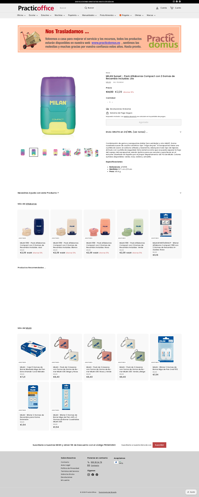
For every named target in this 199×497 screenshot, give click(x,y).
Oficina (20, 15)
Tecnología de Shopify (108, 492)
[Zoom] (58, 106)
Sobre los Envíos (67, 474)
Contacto (65, 462)
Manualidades (88, 15)
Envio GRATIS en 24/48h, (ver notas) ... (127, 131)
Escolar (32, 15)
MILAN (108, 82)
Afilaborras (31, 204)
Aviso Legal (65, 465)
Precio (109, 88)
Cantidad (110, 98)
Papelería (72, 15)
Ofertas (138, 15)
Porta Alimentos (107, 15)
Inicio (108, 73)
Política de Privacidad (70, 468)
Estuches (45, 15)
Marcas (150, 15)
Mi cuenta (65, 480)
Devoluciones (66, 477)
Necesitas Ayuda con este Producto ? (38, 192)
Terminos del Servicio (70, 471)
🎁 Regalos (124, 15)
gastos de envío (130, 116)
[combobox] (77, 8)
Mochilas (59, 15)
